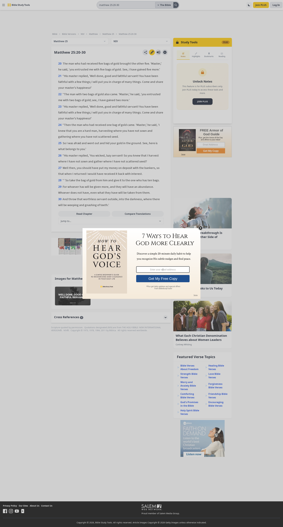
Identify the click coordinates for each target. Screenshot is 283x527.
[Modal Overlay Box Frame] (141, 263)
